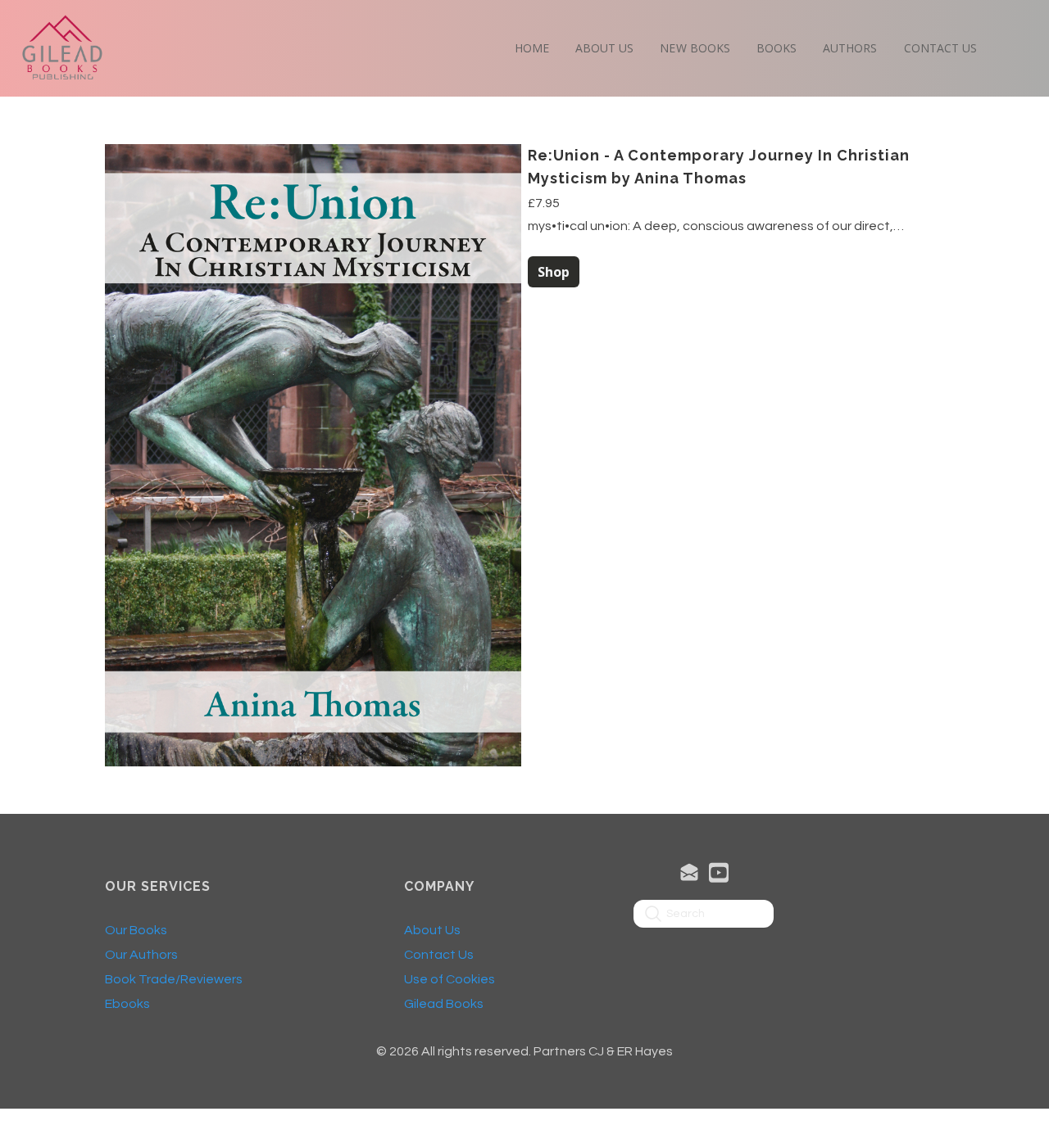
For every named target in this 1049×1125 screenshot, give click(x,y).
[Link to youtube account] (719, 872)
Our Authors (141, 954)
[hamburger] (124, 29)
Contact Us (439, 954)
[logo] (62, 48)
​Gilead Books (444, 1003)
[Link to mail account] (689, 872)
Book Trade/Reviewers (174, 979)
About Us (432, 930)
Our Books (136, 930)
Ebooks (127, 1003)
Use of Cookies (449, 979)
